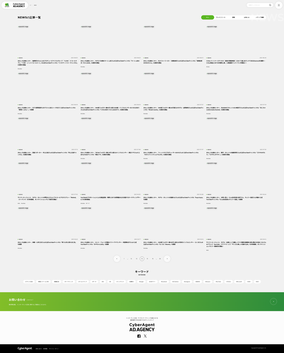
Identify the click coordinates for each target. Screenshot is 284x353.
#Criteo (208, 66)
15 (147, 258)
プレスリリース (220, 17)
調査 (233, 17)
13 (136, 258)
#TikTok (228, 281)
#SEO (257, 281)
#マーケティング (69, 281)
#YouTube (20, 68)
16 (152, 258)
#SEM (248, 281)
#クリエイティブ (82, 281)
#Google (141, 281)
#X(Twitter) (175, 281)
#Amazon (207, 281)
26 (160, 258)
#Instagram (187, 281)
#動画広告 (56, 281)
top (30, 5)
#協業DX (131, 281)
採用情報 (45, 348)
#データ (87, 203)
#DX (103, 281)
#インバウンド (120, 281)
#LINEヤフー (152, 281)
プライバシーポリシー (54, 348)
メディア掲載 (260, 17)
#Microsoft (239, 281)
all (207, 17)
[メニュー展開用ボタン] (279, 5)
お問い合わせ (39, 348)
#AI (110, 281)
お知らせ (246, 17)
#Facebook (164, 281)
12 (131, 258)
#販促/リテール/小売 (43, 281)
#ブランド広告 (29, 281)
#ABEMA (198, 281)
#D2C (19, 203)
